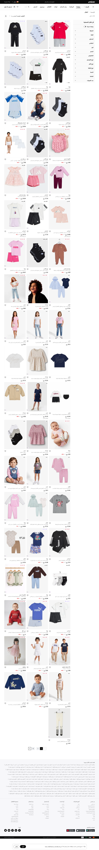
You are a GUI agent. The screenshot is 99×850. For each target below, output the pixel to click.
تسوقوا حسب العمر (14, 818)
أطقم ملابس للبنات (75, 774)
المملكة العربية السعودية (90, 811)
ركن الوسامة (46, 814)
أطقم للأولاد (12, 793)
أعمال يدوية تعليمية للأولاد (60, 795)
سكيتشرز (22, 764)
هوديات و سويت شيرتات (90, 776)
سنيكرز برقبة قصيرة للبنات (67, 783)
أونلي (90, 764)
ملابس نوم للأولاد (56, 781)
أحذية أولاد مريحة (91, 791)
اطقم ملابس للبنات (91, 769)
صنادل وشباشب (37, 771)
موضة (78, 7)
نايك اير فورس (79, 767)
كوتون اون (50, 764)
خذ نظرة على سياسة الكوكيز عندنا (52, 846)
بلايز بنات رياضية (83, 783)
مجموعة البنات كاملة (14, 819)
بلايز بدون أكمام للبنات (23, 786)
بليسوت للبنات (15, 776)
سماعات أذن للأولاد (13, 791)
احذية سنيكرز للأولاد (39, 767)
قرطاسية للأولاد (92, 793)
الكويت (93, 814)
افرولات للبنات (77, 769)
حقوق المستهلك (92, 809)
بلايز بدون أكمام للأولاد (34, 793)
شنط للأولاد (42, 769)
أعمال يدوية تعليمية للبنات (48, 788)
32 (33, 748)
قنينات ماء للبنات (60, 786)
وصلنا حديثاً (62, 812)
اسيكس (68, 764)
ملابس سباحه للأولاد (42, 774)
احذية (17, 807)
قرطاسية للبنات (92, 786)
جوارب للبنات (75, 788)
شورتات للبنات (45, 771)
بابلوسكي (68, 767)
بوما (75, 764)
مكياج (32, 805)
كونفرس (93, 767)
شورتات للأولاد (51, 771)
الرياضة (71, 7)
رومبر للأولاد (27, 776)
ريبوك (12, 764)
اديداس (86, 764)
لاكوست (88, 767)
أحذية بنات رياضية (91, 783)
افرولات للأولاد (83, 769)
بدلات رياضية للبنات (91, 788)
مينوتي (45, 764)
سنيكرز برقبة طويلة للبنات (56, 783)
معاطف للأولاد (72, 779)
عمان (94, 819)
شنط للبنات (28, 769)
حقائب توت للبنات (30, 783)
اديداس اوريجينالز (80, 764)
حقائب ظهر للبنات (39, 783)
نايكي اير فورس (81, 776)
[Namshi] (91, 2)
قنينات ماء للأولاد (72, 793)
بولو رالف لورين (39, 764)
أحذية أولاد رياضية (75, 791)
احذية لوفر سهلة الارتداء (20, 767)
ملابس (63, 804)
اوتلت (55, 7)
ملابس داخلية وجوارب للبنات (52, 774)
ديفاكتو (93, 764)
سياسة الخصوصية (91, 805)
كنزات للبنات (28, 779)
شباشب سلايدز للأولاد (58, 779)
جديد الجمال (31, 804)
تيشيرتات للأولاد (9, 769)
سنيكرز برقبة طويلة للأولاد (40, 791)
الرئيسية (93, 12)
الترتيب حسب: (21, 16)
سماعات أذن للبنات (13, 783)
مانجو (64, 764)
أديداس (78, 805)
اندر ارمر (54, 764)
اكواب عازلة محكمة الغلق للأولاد (61, 793)
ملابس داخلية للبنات (82, 781)
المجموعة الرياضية (61, 811)
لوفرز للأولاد (39, 776)
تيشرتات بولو (16, 769)
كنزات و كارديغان (91, 774)
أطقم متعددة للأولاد (21, 779)
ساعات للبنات (58, 771)
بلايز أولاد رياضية (68, 791)
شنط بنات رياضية (14, 781)
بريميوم (42, 7)
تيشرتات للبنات (31, 786)
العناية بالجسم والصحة (29, 812)
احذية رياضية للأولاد (56, 767)
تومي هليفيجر (32, 764)
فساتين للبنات (11, 767)
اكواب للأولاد (78, 793)
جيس (15, 764)
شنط (63, 809)
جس (78, 809)
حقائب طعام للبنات (39, 786)
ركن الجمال (63, 7)
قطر (94, 816)
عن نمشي (93, 804)
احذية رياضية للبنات (47, 767)
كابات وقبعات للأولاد (22, 771)
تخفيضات (62, 816)
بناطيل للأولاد (22, 769)
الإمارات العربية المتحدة (91, 812)
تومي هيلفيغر (77, 811)
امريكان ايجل (59, 764)
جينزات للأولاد (54, 769)
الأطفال (49, 7)
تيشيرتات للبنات (92, 771)
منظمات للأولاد (85, 793)
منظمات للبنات (73, 786)
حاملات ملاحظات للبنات (16, 788)
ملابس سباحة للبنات (64, 781)
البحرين (93, 818)
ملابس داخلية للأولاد (91, 781)
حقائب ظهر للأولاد (30, 791)
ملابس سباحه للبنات (33, 774)
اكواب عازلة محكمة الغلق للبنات (50, 786)
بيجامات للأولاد (25, 774)
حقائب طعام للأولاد (50, 793)
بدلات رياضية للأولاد (91, 795)
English (6, 2)
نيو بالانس (63, 767)
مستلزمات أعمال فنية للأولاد (48, 795)
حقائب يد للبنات (47, 783)
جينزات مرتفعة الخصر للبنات (59, 788)
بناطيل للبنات (15, 786)
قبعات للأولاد (40, 779)
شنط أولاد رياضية (83, 791)
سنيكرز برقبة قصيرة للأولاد (51, 791)
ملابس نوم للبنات (48, 781)
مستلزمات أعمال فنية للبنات (36, 788)
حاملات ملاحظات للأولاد (28, 795)
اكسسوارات (61, 769)
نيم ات (84, 767)
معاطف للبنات (66, 779)
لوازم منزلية (16, 814)
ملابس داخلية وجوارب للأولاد (65, 774)
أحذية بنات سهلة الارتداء (90, 779)
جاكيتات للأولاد (85, 771)
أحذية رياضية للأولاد (67, 776)
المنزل (35, 7)
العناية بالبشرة (30, 811)
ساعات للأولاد (64, 771)
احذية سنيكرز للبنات (30, 767)
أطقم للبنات (33, 776)
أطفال (86, 12)
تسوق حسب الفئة (45, 804)
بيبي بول (27, 764)
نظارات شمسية (11, 774)
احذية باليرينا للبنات (35, 769)
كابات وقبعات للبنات (13, 771)
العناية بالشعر (31, 809)
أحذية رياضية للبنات (59, 776)
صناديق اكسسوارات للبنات (82, 786)
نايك (72, 764)
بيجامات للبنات (18, 774)
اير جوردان (73, 767)
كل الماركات (77, 818)
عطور (32, 807)
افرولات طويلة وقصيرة (68, 769)
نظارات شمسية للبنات (39, 781)
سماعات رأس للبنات (22, 783)
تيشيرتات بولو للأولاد (80, 779)
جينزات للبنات (48, 769)
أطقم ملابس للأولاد (83, 774)
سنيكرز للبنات (45, 776)
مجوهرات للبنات (71, 771)
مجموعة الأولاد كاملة (14, 821)
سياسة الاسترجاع (91, 807)
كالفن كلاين (7, 764)
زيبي (18, 764)
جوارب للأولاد (75, 795)
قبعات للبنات (34, 779)
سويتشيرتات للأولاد (30, 781)
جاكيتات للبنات (78, 771)
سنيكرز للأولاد (51, 776)
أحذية (63, 805)
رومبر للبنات (21, 776)
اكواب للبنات (67, 786)
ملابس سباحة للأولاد (73, 781)
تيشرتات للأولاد (42, 793)
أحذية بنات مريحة (22, 781)
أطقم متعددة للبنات (12, 779)
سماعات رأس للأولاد (22, 791)
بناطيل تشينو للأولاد (19, 793)
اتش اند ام (75, 776)
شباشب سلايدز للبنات (48, 779)
